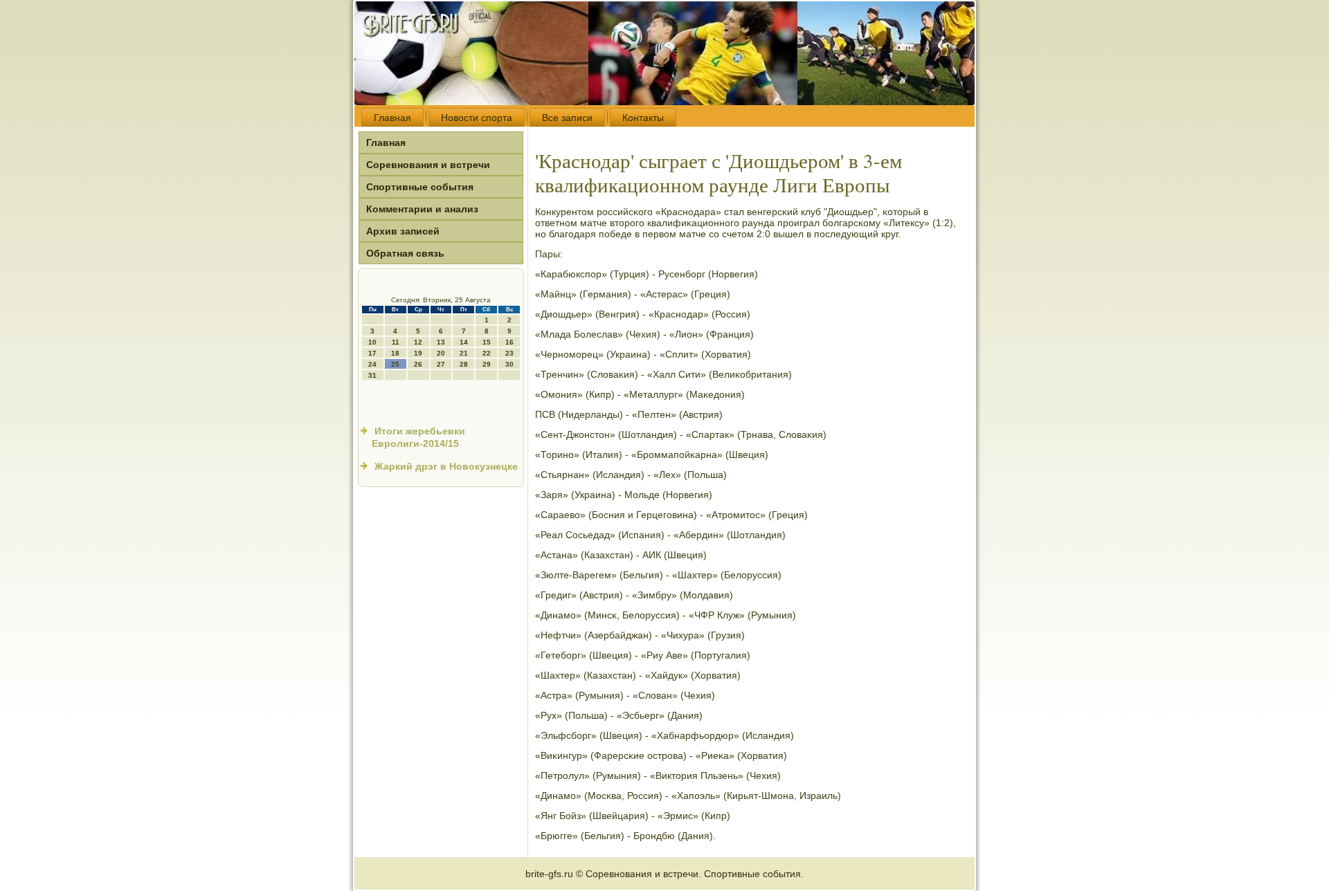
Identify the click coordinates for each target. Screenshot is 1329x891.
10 (372, 342)
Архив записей (403, 231)
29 (486, 364)
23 (509, 353)
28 (464, 364)
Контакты (643, 117)
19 (418, 353)
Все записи (567, 117)
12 (418, 342)
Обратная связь (405, 253)
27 (441, 364)
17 (372, 353)
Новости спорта (476, 117)
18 (395, 353)
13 (441, 342)
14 (464, 342)
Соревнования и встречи (428, 164)
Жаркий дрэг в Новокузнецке (446, 466)
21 (464, 353)
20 (441, 353)
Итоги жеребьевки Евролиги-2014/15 (418, 437)
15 (486, 342)
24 (372, 364)
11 (395, 342)
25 (395, 364)
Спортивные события (419, 186)
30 (509, 364)
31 (372, 375)
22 (486, 353)
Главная (392, 117)
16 (509, 342)
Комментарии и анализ (422, 208)
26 (418, 364)
